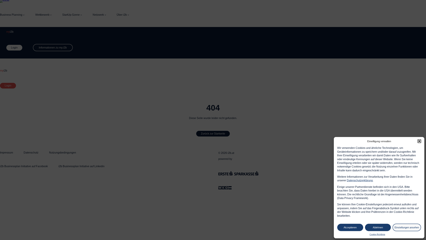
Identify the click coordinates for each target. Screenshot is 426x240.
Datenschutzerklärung (360, 180)
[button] (419, 141)
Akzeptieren (350, 227)
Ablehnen (378, 227)
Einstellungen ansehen (407, 227)
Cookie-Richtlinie (377, 234)
